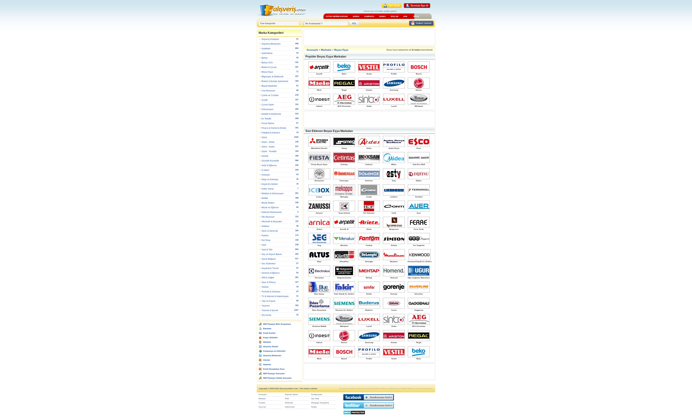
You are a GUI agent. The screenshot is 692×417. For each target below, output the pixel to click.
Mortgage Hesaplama (320, 403)
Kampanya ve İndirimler (274, 351)
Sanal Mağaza (268, 259)
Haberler (267, 364)
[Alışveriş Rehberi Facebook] (368, 401)
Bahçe (264, 58)
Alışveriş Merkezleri (271, 44)
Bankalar (267, 328)
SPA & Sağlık (267, 277)
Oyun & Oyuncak (269, 231)
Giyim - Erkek (267, 142)
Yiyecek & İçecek (269, 310)
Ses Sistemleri (268, 263)
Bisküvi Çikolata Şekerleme (274, 81)
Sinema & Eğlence (270, 273)
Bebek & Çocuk (269, 67)
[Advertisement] (369, 37)
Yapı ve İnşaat (268, 301)
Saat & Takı (266, 249)
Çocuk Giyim (267, 104)
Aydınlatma (266, 53)
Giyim (264, 137)
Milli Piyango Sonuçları (274, 373)
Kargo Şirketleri (270, 337)
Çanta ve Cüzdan (270, 95)
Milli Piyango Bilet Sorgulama (277, 324)
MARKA (356, 16)
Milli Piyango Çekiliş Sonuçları (277, 378)
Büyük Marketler (269, 86)
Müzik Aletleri (267, 203)
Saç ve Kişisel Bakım (271, 254)
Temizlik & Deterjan (270, 291)
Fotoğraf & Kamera (270, 132)
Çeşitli (264, 100)
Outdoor (265, 226)
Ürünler (266, 360)
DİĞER (416, 16)
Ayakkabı (265, 48)
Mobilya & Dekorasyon (272, 193)
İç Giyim (265, 170)
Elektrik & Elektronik (271, 114)
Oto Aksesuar (267, 217)
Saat (263, 245)
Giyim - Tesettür (269, 151)
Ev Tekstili (266, 118)
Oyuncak (262, 407)
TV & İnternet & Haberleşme (275, 296)
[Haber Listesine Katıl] (421, 24)
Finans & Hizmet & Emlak (273, 128)
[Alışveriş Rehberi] (282, 17)
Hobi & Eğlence (269, 165)
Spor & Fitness (268, 282)
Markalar (267, 342)
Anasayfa (312, 49)
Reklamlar (289, 403)
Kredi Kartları (269, 333)
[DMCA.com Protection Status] (354, 415)
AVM (405, 16)
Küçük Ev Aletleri (269, 184)
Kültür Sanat (267, 189)
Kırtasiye (265, 175)
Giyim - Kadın (268, 146)
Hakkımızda (290, 407)
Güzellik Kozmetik (270, 160)
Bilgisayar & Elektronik (272, 76)
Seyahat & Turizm (270, 268)
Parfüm (265, 235)
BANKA (382, 16)
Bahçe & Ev (267, 62)
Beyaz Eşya (267, 72)
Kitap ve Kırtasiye (269, 179)
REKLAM (394, 16)
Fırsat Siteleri (267, 123)
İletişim (314, 407)
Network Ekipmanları (271, 212)
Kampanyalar (316, 394)
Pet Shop (265, 240)
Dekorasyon (267, 109)
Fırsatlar (262, 403)
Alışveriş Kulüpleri (270, 39)
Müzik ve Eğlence (270, 207)
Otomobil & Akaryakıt (271, 221)
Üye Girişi (315, 399)
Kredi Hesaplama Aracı (274, 369)
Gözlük (264, 156)
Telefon (265, 287)
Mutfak (264, 198)
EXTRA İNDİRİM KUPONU (337, 16)
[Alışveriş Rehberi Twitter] (368, 409)
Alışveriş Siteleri (270, 346)
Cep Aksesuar (268, 90)
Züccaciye (266, 315)
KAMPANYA (369, 16)
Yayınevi (265, 305)
